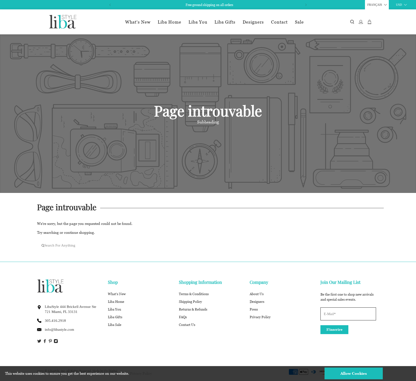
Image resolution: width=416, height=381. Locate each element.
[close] (308, 120)
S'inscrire (206, 248)
